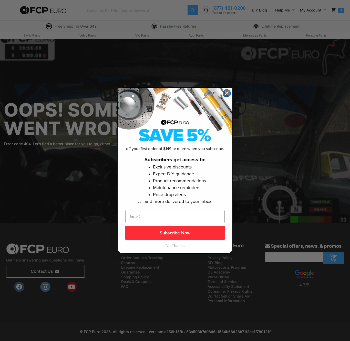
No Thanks (175, 245)
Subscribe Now (175, 233)
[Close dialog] (227, 93)
